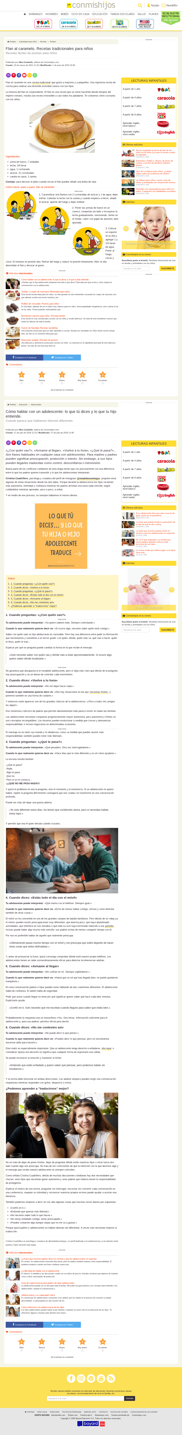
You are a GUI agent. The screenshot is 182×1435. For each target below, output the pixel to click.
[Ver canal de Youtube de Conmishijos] (24, 75)
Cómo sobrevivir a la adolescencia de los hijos (42, 1307)
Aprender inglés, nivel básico (131, 124)
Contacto (103, 1412)
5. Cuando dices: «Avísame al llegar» (31, 598)
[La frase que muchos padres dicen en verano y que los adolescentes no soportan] (13, 1263)
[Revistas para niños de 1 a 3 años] (43, 24)
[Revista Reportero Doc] (166, 116)
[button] (126, 228)
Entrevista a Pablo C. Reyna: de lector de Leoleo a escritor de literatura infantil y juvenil (154, 163)
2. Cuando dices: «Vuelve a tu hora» (30, 587)
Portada (12, 42)
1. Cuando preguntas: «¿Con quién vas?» (33, 583)
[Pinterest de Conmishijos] (13, 75)
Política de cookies (119, 1412)
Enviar (129, 1398)
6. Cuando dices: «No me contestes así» (32, 602)
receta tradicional (41, 82)
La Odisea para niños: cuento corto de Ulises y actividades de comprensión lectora (155, 181)
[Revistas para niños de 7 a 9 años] (94, 24)
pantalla (109, 926)
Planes (153, 14)
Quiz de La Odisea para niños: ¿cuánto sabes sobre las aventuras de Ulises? (153, 172)
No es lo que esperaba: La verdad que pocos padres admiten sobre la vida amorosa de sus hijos (153, 542)
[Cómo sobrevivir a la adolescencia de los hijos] (13, 1311)
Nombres (51, 14)
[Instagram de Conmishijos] (8, 75)
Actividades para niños (28, 42)
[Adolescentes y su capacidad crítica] (13, 1299)
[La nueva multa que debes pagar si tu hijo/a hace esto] (128, 552)
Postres (53, 42)
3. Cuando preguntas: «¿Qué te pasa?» (32, 591)
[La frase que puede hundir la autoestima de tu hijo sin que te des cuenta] (128, 524)
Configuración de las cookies (144, 1412)
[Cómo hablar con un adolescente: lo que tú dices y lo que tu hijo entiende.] (13, 284)
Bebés (65, 14)
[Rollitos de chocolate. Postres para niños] (13, 308)
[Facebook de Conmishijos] (19, 75)
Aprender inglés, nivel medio (131, 133)
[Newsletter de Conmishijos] (29, 75)
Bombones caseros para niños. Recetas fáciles (43, 316)
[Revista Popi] (166, 90)
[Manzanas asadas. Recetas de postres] (13, 344)
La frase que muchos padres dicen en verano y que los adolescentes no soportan (59, 1259)
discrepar (107, 1048)
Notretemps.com (101, 1415)
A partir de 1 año (131, 89)
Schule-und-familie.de (120, 1415)
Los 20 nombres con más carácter (149, 246)
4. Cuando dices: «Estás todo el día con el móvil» (37, 595)
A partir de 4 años (132, 97)
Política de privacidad (71, 1412)
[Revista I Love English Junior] (166, 124)
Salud (141, 14)
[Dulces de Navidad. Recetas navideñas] (13, 332)
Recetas (43, 42)
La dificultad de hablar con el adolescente (40, 1271)
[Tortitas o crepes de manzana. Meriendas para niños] (13, 296)
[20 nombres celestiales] (149, 589)
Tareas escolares (122, 14)
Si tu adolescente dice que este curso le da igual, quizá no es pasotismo (155, 514)
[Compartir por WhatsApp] (35, 75)
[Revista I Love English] (166, 133)
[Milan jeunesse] (102, 1424)
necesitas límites (99, 692)
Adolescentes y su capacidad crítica (38, 1295)
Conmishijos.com (139, 1415)
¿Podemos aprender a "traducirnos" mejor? (34, 606)
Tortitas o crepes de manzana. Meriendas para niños (45, 291)
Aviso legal (42, 1412)
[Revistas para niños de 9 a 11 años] (119, 24)
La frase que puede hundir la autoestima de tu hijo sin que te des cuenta (155, 523)
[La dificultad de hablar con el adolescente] (13, 1275)
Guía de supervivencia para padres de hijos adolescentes (48, 1283)
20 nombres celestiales (149, 608)
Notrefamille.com (58, 1415)
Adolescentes (36, 405)
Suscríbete (167, 268)
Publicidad (54, 1412)
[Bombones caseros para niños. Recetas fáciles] (13, 320)
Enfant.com (72, 1415)
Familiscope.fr (86, 1415)
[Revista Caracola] (166, 98)
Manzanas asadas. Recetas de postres (39, 340)
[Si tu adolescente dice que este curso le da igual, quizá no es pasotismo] (128, 515)
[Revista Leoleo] (166, 107)
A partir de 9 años (132, 114)
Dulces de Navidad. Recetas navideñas (39, 328)
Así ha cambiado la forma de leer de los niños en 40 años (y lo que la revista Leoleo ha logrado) (155, 152)
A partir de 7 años (132, 106)
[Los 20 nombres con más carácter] (149, 228)
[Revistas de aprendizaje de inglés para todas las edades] (145, 24)
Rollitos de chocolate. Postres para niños (40, 303)
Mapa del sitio (90, 1412)
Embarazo (36, 14)
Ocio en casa (80, 14)
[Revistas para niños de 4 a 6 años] (69, 24)
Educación (99, 14)
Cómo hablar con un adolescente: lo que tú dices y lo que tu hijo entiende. (55, 279)
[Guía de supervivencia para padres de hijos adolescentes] (13, 1287)
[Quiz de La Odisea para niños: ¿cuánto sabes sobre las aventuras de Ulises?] (128, 174)
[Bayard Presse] (88, 1424)
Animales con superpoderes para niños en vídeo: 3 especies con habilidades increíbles (156, 190)
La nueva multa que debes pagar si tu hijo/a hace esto (155, 551)
